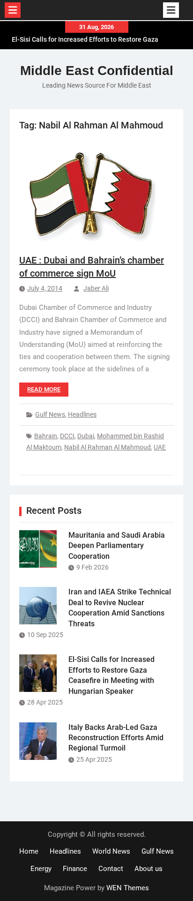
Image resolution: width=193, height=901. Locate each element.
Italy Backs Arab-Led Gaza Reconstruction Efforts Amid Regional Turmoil (115, 738)
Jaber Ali (96, 288)
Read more (43, 389)
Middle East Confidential (96, 70)
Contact (110, 868)
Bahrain (45, 436)
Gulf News (50, 414)
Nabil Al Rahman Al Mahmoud (107, 447)
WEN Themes (127, 888)
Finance (75, 868)
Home (28, 851)
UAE (160, 447)
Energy (41, 868)
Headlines (82, 414)
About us (148, 868)
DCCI (67, 436)
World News (111, 851)
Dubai (85, 436)
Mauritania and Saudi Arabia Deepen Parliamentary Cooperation (116, 546)
